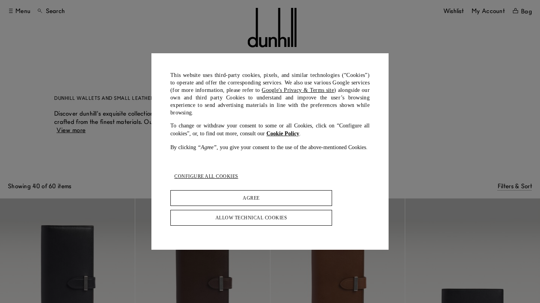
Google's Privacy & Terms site (298, 90)
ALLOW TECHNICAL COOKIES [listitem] (251, 218)
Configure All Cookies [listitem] (206, 176)
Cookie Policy (282, 134)
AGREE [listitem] (251, 198)
